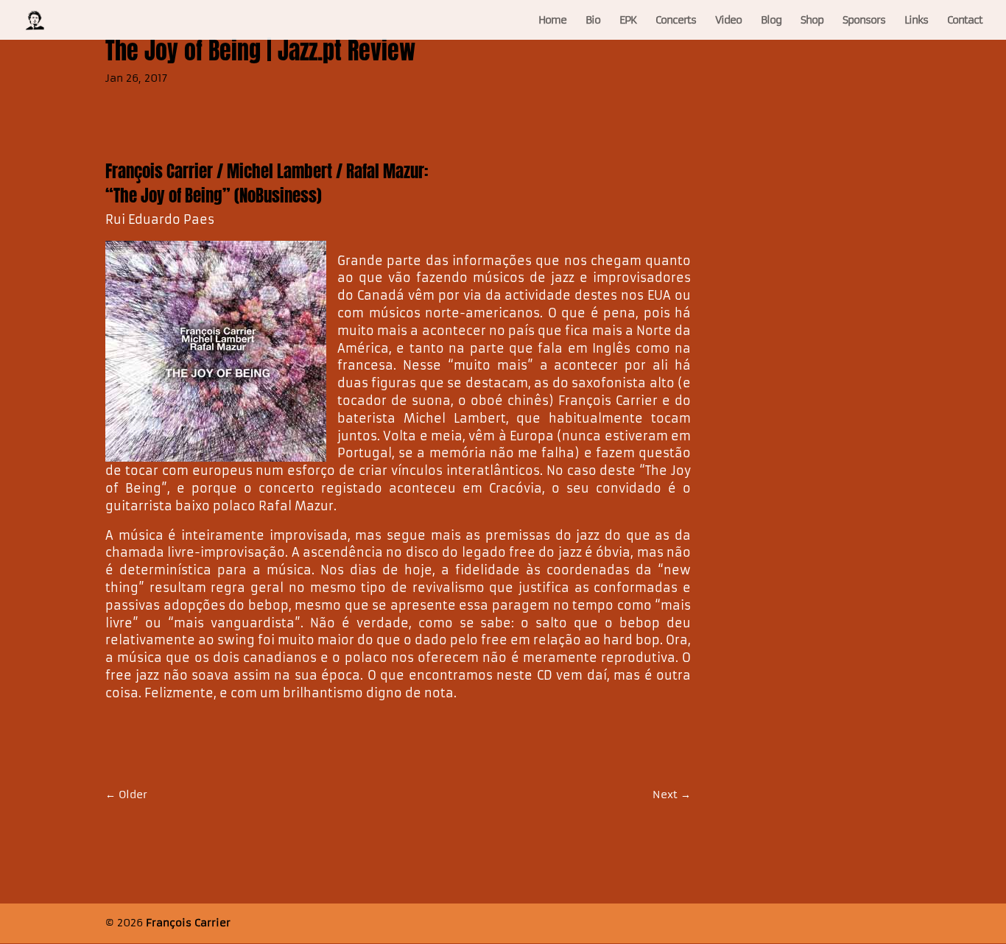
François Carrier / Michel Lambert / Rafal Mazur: (267, 171)
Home (552, 21)
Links (916, 21)
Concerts (675, 21)
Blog (771, 21)
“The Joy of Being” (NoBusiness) (213, 195)
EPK (627, 21)
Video (728, 21)
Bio (592, 21)
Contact (964, 21)
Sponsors (864, 21)
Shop (812, 21)
